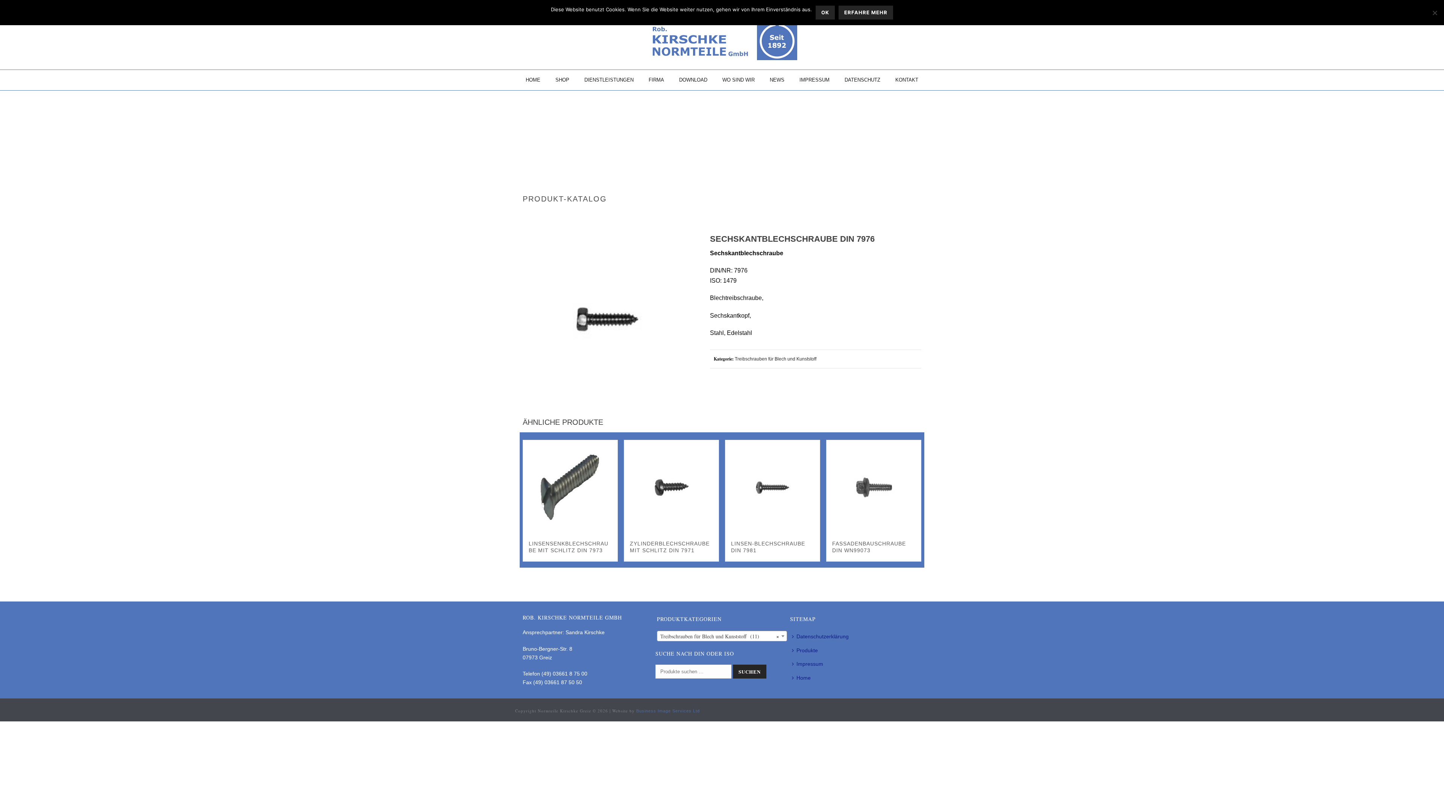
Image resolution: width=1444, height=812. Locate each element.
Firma (656, 80)
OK (825, 12)
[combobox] (722, 636)
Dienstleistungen (609, 80)
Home (533, 80)
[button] (678, 249)
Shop (562, 80)
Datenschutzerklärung (822, 636)
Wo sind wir (738, 80)
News (777, 80)
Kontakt (906, 80)
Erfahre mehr (865, 12)
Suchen (750, 671)
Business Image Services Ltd (668, 711)
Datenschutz (862, 80)
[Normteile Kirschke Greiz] (722, 41)
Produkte (807, 650)
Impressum (814, 80)
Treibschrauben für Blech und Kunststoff (775, 359)
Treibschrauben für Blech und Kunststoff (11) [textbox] (719, 636)
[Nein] (1434, 13)
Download (693, 80)
